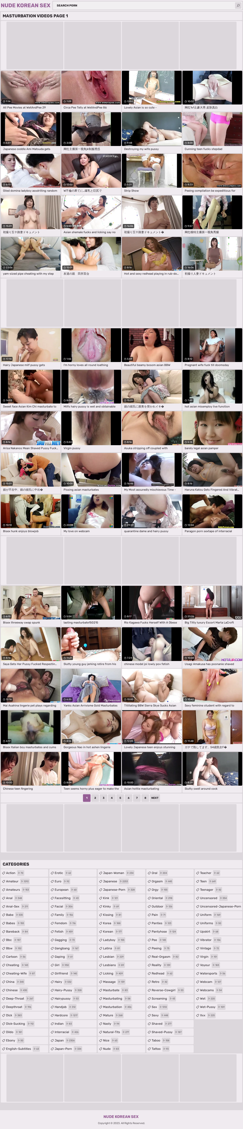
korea (112, 923)
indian (63, 1023)
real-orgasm (165, 956)
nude (111, 1049)
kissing (112, 915)
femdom (65, 923)
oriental (162, 898)
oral (159, 873)
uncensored (213, 898)
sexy (160, 1015)
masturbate (115, 990)
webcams (211, 990)
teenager (210, 889)
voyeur (209, 965)
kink (110, 898)
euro (62, 881)
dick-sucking (20, 1023)
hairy (63, 982)
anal (14, 898)
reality (161, 965)
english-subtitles (22, 1049)
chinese (16, 990)
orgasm (162, 881)
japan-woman (118, 873)
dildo (14, 1032)
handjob (65, 1007)
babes (15, 923)
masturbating (116, 998)
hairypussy (67, 998)
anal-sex (17, 906)
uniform (210, 915)
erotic (63, 873)
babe (14, 915)
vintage (209, 948)
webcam (210, 982)
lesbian (113, 956)
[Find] (238, 5)
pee (159, 940)
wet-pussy (212, 1007)
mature (113, 1015)
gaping (64, 956)
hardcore (66, 1015)
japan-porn (68, 1049)
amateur (17, 881)
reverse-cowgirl (167, 990)
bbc (13, 940)
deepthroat (18, 1007)
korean (112, 931)
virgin (208, 956)
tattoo (160, 1049)
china (15, 982)
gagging (65, 940)
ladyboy (113, 940)
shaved (161, 1023)
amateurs (17, 889)
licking (113, 973)
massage (114, 982)
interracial (66, 1032)
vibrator (210, 940)
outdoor (162, 906)
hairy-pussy (68, 990)
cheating (17, 965)
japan (65, 1040)
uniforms (210, 923)
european (66, 889)
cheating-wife (20, 973)
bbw (13, 948)
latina (111, 948)
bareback (17, 931)
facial (64, 906)
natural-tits (116, 1032)
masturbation (117, 1007)
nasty (111, 1023)
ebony (14, 1040)
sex (159, 1007)
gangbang (66, 948)
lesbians (113, 965)
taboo (160, 1040)
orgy (159, 889)
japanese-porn (119, 889)
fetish (64, 931)
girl (62, 965)
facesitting (67, 898)
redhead (162, 973)
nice (110, 1040)
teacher (209, 873)
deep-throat (19, 998)
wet (207, 998)
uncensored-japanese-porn (220, 907)
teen (208, 881)
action (14, 873)
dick (14, 1015)
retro (159, 982)
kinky (111, 906)
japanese (115, 881)
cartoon (15, 956)
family (64, 915)
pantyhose (164, 931)
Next (155, 798)
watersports (212, 973)
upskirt (209, 931)
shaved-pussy (166, 1032)
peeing (160, 948)
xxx (207, 1015)
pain (158, 915)
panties (161, 923)
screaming (163, 998)
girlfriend (66, 973)
